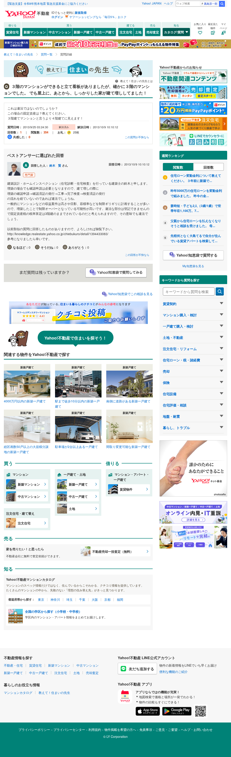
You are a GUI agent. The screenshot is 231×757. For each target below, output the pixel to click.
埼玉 (69, 599)
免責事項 (145, 729)
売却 (166, 371)
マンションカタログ (18, 692)
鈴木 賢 (55, 165)
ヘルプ (168, 3)
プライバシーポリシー (34, 729)
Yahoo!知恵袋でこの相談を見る (130, 293)
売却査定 (152, 32)
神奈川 (55, 599)
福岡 (120, 599)
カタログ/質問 (174, 32)
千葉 (82, 599)
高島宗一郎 (210, 3)
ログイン (57, 17)
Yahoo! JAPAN (151, 3)
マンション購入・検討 (180, 314)
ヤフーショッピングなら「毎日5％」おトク (98, 17)
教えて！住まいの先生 (54, 692)
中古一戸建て (105, 32)
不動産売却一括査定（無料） (112, 551)
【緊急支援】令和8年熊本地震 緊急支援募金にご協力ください (47, 3)
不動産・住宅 (13, 665)
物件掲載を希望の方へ (120, 729)
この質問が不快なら (137, 137)
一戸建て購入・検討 (178, 326)
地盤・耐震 (171, 416)
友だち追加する (141, 668)
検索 (222, 4)
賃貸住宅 (12, 32)
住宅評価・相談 (175, 405)
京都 (107, 599)
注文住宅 (126, 32)
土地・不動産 (173, 337)
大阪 (95, 599)
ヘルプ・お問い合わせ (197, 729)
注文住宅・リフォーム (180, 348)
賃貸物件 (126, 489)
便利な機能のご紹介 (173, 671)
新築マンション (35, 32)
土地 (138, 32)
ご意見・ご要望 (166, 729)
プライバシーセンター (69, 729)
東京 (41, 599)
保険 (166, 382)
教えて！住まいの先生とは (136, 81)
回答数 (208, 167)
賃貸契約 (169, 303)
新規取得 (81, 12)
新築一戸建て (83, 32)
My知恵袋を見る (193, 266)
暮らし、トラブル (176, 427)
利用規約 (94, 729)
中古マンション (60, 32)
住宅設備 (169, 393)
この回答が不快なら (137, 255)
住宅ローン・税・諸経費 (181, 360)
